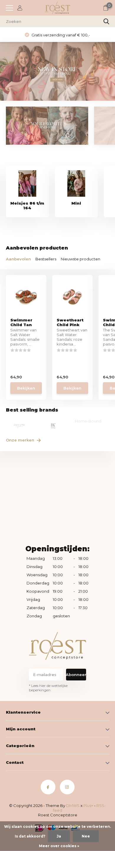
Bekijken (26, 388)
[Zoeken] (106, 21)
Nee (86, 836)
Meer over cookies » (59, 846)
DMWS (73, 805)
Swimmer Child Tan (21, 322)
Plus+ (88, 805)
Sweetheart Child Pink (70, 322)
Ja (59, 836)
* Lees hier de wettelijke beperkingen (48, 687)
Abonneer (76, 674)
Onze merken (20, 440)
